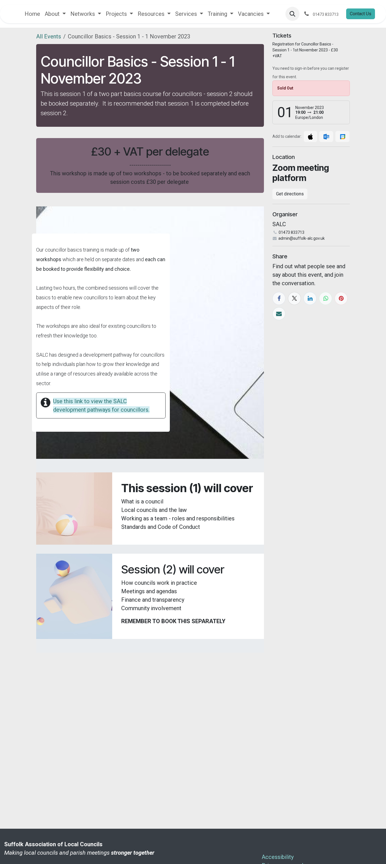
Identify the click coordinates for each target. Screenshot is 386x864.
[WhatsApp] (325, 298)
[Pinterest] (341, 298)
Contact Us (360, 13)
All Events (48, 36)
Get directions (290, 194)
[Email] (278, 313)
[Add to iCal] (310, 136)
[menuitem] (32, 13)
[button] (292, 14)
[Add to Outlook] (326, 136)
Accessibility (278, 857)
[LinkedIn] (309, 298)
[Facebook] (278, 298)
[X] (294, 298)
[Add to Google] (342, 136)
